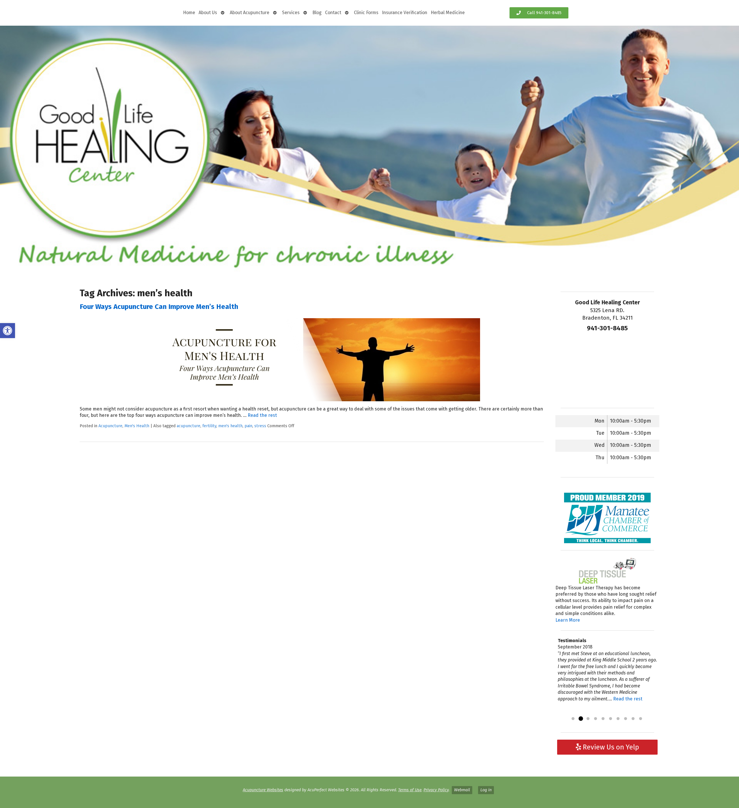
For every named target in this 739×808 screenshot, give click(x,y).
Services (291, 12)
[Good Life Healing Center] (369, 150)
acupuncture (188, 425)
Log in (486, 790)
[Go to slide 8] (625, 719)
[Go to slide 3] (588, 719)
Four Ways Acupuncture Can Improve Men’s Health (159, 307)
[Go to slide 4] (595, 719)
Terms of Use (409, 790)
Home (189, 12)
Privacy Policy (436, 790)
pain (248, 425)
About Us (208, 12)
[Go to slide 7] (618, 719)
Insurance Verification (404, 12)
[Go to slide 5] (603, 719)
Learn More (567, 620)
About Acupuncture (249, 12)
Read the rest (262, 415)
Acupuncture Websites (263, 790)
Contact (333, 12)
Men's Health (136, 425)
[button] (7, 330)
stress (260, 425)
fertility (209, 425)
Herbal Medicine (448, 12)
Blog (317, 12)
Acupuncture (110, 425)
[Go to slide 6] (610, 719)
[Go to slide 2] (580, 719)
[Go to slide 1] (573, 719)
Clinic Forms (366, 12)
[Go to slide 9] (633, 719)
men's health (230, 425)
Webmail (462, 790)
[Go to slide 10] (640, 719)
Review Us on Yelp (610, 747)
